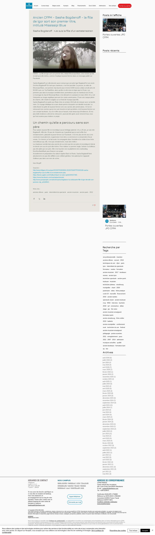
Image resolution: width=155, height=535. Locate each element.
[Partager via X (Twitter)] (39, 199)
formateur (106, 269)
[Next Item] (122, 25)
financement (121, 294)
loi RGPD (69, 522)
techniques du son (109, 263)
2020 (118, 287)
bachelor (122, 303)
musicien (113, 281)
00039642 (30, 516)
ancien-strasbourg (109, 318)
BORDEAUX (61, 488)
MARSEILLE (71, 483)
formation (120, 269)
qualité (119, 342)
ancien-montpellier (109, 324)
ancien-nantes (112, 297)
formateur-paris (108, 315)
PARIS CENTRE (62, 483)
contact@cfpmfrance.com (110, 488)
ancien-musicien (73, 192)
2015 (104, 297)
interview (115, 303)
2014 (114, 339)
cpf (109, 306)
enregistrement (112, 336)
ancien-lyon (113, 275)
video (113, 290)
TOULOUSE (85, 483)
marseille (113, 294)
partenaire (106, 290)
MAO (109, 303)
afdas (122, 306)
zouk (104, 327)
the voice (114, 309)
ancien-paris (84, 192)
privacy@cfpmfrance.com (105, 523)
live (107, 349)
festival (122, 327)
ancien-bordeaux (108, 345)
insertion (119, 257)
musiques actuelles (109, 342)
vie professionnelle (109, 257)
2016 (122, 260)
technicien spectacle (109, 278)
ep (104, 349)
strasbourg (119, 284)
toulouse (106, 281)
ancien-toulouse (120, 300)
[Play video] (64, 54)
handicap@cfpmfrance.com (36, 505)
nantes (113, 269)
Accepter (145, 530)
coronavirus (115, 306)
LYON (78, 483)
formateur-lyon (120, 345)
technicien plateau (109, 284)
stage (105, 309)
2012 (91, 192)
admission (120, 339)
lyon (104, 266)
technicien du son (113, 327)
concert (116, 260)
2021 (104, 339)
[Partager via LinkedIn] (44, 199)
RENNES (83, 486)
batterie (110, 321)
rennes (105, 275)
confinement (121, 324)
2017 (116, 272)
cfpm (118, 263)
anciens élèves (38, 192)
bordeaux (123, 272)
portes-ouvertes (116, 333)
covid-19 (106, 294)
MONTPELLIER (75, 488)
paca (120, 336)
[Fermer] (152, 530)
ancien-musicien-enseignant (112, 330)
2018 (104, 306)
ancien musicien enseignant (112, 312)
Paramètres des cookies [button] (118, 530)
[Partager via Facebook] (34, 199)
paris (46, 192)
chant (113, 287)
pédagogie (106, 333)
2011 (104, 336)
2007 (109, 339)
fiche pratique (120, 290)
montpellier (106, 287)
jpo (109, 309)
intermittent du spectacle (57, 192)
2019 (104, 321)
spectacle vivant (108, 300)
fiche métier (120, 318)
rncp (104, 303)
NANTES (70, 486)
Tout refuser (133, 530)
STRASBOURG (62, 486)
